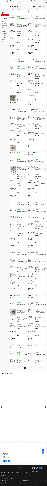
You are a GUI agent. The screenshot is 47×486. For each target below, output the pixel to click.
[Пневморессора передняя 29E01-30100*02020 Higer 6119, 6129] (31, 226)
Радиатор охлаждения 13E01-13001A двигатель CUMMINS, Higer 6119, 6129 (40, 247)
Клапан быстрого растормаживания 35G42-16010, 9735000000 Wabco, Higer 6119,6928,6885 (22, 140)
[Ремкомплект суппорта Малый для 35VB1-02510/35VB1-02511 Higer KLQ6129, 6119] (13, 269)
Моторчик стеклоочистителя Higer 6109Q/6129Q (21, 183)
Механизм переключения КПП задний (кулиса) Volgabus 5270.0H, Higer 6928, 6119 (40, 162)
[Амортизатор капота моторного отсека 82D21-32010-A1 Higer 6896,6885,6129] (31, 12)
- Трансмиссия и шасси (4, 29)
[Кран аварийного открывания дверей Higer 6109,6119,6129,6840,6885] (13, 155)
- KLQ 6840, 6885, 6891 (4, 19)
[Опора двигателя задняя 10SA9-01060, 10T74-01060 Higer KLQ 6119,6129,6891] (13, 198)
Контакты (35, 0)
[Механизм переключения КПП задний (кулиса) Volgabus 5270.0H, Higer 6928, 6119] (31, 162)
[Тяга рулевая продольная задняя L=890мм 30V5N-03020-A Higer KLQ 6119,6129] (31, 341)
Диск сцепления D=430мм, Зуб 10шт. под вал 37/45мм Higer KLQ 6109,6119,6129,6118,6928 (22, 126)
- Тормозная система (5, 27)
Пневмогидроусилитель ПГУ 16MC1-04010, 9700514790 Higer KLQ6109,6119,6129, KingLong (22, 226)
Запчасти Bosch (4, 35)
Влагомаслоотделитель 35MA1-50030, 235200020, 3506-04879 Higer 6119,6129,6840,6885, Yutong (21, 69)
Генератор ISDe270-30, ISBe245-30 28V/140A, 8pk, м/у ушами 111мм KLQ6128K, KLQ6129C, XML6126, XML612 (40, 83)
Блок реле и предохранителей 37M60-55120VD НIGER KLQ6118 (21, 33)
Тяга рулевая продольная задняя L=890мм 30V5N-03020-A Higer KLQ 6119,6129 (40, 340)
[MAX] (43, 450)
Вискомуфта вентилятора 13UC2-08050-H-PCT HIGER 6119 (40, 61)
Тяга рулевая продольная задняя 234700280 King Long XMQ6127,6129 (21, 340)
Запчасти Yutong (4, 31)
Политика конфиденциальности (4, 480)
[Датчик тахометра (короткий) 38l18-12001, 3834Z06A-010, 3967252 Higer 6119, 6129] (13, 119)
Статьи (25, 469)
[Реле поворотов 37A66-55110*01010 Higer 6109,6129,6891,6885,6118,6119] (31, 255)
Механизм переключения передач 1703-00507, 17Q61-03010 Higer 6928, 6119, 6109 (22, 169)
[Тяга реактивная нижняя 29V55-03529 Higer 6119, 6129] (31, 333)
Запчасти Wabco (4, 37)
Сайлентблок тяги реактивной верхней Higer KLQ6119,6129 (21, 290)
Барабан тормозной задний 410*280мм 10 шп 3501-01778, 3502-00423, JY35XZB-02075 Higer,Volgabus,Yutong (40, 26)
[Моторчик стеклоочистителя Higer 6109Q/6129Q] (13, 183)
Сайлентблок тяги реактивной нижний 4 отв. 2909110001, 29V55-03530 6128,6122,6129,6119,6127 (22, 297)
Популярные (41, 6)
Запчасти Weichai (4, 8)
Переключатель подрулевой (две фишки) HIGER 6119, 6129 (22, 212)
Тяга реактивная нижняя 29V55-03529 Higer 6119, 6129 (40, 333)
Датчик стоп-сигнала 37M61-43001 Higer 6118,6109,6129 (40, 112)
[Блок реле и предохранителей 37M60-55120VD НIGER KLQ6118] (13, 33)
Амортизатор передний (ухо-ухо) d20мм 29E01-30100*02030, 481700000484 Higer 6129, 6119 (22, 26)
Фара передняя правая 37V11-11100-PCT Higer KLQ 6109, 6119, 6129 (40, 355)
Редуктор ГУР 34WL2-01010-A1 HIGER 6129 (21, 255)
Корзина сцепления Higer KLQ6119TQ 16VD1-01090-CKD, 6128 (39, 147)
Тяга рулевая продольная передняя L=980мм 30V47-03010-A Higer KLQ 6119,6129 (21, 347)
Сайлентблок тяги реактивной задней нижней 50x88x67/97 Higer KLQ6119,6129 (40, 290)
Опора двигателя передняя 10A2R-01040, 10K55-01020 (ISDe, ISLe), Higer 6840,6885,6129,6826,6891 (40, 197)
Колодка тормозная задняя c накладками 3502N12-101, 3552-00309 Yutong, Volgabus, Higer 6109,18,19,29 (22, 147)
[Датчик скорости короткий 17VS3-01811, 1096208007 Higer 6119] (13, 112)
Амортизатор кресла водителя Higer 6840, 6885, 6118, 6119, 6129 (22, 19)
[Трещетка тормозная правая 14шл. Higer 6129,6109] (31, 319)
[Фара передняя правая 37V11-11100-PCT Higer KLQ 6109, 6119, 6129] (31, 355)
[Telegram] (6, 461)
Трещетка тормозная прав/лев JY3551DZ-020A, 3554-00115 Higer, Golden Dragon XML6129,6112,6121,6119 (22, 319)
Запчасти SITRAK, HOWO (4, 13)
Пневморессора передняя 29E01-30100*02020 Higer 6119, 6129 (39, 226)
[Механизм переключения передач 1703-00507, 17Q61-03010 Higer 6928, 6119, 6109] (13, 169)
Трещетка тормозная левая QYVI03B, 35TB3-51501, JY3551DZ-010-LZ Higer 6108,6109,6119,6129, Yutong (39, 312)
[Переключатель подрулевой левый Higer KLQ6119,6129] (13, 219)
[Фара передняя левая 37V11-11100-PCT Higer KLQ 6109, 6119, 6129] (13, 355)
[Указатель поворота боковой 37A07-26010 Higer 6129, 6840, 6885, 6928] (31, 348)
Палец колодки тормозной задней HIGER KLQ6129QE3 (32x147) (22, 204)
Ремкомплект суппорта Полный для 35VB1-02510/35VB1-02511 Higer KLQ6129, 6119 (40, 269)
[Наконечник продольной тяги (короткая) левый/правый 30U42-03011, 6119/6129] (31, 183)
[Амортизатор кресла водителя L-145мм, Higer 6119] (31, 19)
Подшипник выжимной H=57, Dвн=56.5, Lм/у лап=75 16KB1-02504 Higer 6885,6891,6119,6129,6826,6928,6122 (22, 240)
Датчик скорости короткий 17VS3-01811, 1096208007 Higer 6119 (22, 112)
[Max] (4, 461)
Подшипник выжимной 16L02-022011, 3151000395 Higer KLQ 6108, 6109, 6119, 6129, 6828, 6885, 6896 (40, 233)
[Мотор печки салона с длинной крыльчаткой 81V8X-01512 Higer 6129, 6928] (13, 176)
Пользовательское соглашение (25, 480)
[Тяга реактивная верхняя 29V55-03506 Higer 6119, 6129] (13, 333)
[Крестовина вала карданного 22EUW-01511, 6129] (13, 162)
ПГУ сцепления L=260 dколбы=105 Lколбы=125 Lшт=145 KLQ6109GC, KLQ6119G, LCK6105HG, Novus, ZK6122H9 (40, 205)
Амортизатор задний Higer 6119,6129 (21, 11)
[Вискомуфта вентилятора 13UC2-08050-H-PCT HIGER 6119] (31, 62)
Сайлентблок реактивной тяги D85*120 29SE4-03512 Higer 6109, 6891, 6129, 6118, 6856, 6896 (22, 283)
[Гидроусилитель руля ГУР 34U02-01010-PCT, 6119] (13, 90)
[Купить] (26, 14)
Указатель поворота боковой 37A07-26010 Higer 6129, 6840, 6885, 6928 (40, 347)
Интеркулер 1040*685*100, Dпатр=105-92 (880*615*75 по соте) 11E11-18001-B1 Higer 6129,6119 (40, 133)
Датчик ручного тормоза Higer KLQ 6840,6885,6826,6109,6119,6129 (39, 97)
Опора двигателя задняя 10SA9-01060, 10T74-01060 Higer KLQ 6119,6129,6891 (21, 197)
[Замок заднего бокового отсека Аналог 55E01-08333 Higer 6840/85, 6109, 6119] (13, 133)
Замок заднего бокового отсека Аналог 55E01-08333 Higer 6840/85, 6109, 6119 (21, 133)
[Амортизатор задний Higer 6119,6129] (13, 12)
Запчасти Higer (4, 15)
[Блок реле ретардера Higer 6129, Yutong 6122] (31, 33)
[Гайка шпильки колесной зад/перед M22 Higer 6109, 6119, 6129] (13, 83)
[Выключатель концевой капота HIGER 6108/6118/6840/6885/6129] (31, 76)
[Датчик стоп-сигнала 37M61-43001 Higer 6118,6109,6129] (31, 112)
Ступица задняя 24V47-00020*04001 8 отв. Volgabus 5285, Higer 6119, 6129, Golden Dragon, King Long (40, 305)
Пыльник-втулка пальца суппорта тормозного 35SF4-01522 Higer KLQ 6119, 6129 (40, 240)
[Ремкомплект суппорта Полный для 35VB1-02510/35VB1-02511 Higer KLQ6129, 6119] (31, 269)
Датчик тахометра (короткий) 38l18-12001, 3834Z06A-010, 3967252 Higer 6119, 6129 (22, 119)
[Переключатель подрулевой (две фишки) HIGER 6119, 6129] (13, 212)
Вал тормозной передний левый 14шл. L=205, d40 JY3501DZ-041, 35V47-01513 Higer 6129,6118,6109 (21, 54)
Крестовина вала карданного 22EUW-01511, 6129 (21, 162)
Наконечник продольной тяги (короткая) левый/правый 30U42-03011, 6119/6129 (40, 183)
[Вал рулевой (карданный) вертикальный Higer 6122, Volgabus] (31, 40)
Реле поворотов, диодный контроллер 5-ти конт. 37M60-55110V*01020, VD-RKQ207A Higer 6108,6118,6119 (22, 262)
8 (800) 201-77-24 (41, 2)
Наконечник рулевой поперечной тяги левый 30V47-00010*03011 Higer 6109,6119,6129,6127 (21, 190)
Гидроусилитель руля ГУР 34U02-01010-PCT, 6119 (22, 90)
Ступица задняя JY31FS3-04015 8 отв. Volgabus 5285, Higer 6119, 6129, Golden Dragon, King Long (22, 312)
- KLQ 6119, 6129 (4, 17)
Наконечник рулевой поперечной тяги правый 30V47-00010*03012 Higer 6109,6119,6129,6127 (40, 190)
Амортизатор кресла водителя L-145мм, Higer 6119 (40, 19)
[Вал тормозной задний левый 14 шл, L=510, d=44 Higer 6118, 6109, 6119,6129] (13, 47)
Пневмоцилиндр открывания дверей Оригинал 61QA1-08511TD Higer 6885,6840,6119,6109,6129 (21, 233)
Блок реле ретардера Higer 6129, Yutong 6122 (40, 33)
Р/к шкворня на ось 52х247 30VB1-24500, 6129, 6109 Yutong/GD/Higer (22, 247)
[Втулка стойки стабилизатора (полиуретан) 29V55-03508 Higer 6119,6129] (13, 76)
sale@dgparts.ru (44, 0)
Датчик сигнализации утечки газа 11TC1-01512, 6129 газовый (22, 104)
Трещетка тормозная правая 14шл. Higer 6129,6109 (40, 319)
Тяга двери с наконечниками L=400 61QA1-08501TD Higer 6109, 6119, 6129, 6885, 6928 (40, 326)
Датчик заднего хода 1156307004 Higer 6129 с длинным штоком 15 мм (40, 90)
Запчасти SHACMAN (4, 10)
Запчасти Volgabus (4, 33)
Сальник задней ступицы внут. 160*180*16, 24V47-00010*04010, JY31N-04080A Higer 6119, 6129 (40, 297)
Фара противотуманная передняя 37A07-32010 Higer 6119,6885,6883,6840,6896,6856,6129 (22, 362)
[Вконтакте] (9, 461)
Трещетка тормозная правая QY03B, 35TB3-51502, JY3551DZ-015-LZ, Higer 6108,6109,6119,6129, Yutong (21, 326)
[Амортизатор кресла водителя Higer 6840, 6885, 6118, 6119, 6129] (13, 19)
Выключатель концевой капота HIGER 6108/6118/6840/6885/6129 (40, 76)
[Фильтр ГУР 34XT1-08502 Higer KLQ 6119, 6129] (31, 362)
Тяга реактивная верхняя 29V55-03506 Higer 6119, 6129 (21, 333)
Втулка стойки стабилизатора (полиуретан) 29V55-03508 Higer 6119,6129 (22, 76)
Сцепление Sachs (4, 39)
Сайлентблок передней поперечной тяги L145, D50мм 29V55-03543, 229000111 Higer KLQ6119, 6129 (40, 276)
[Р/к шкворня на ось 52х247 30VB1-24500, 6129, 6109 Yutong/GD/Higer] (13, 248)
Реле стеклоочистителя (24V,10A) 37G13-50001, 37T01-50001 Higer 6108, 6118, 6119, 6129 (40, 262)
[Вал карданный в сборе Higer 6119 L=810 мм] (13, 40)
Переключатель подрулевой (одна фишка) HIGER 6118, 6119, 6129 (40, 212)
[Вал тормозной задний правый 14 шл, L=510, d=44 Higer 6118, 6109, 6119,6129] (31, 47)
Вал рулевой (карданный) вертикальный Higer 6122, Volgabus (40, 40)
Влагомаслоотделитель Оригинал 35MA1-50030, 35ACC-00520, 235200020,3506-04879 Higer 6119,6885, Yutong (40, 69)
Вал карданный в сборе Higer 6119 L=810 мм (22, 40)
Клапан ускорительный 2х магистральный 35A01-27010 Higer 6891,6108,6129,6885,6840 (40, 140)
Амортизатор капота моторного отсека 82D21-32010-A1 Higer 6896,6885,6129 (40, 11)
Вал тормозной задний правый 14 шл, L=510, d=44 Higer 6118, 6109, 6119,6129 (40, 47)
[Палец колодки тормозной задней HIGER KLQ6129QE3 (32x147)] (13, 205)
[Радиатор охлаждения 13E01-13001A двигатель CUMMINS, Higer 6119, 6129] (31, 248)
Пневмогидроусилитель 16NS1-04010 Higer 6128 (39, 219)
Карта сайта (25, 472)
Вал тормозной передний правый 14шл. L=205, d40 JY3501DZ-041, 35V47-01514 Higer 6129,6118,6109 (40, 54)
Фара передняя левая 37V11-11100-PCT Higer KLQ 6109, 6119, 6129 (22, 355)
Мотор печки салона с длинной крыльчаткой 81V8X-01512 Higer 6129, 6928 (21, 176)
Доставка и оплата (27, 0)
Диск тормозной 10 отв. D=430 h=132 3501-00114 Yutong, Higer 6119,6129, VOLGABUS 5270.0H (39, 126)
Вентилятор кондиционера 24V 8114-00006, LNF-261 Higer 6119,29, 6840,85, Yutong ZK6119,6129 (21, 62)
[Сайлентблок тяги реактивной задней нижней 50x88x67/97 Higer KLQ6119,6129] (31, 291)
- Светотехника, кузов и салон (4, 23)
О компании (17, 0)
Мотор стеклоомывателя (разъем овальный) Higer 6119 (39, 176)
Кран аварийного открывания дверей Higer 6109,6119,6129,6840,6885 (22, 154)
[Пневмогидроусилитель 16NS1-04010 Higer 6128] (31, 219)
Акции (20, 0)
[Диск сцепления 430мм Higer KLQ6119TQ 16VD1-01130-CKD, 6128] (31, 119)
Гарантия (23, 0)
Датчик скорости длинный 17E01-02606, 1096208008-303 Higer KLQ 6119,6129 (40, 104)
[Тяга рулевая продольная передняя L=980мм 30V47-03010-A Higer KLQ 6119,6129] (13, 348)
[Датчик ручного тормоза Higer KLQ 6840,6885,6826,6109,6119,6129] (31, 98)
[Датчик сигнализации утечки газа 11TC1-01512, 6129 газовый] (13, 105)
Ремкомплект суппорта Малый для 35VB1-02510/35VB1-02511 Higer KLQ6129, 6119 (22, 269)
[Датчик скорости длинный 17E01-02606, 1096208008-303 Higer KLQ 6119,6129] (31, 105)
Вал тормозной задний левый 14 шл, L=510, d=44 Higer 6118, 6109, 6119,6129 (22, 47)
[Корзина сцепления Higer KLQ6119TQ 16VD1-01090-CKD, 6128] (31, 148)
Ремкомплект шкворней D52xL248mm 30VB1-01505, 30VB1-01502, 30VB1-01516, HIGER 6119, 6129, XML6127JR (22, 276)
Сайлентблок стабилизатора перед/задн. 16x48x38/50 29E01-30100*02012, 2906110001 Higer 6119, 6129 (40, 283)
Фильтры (3, 41)
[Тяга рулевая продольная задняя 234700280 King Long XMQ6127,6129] (13, 341)
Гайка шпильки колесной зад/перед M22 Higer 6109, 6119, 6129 (22, 83)
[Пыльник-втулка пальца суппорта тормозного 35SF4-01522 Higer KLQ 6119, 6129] (31, 241)
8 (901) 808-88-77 (41, 3)
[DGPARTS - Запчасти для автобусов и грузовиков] (9, 2)
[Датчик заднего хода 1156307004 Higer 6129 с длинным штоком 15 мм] (31, 90)
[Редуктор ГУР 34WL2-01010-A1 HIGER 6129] (13, 255)
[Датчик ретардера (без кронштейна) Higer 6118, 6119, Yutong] (13, 98)
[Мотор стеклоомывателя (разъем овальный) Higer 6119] (31, 176)
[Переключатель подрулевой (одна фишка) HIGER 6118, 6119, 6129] (31, 212)
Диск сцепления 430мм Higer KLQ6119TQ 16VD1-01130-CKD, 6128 (40, 119)
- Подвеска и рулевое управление (5, 21)
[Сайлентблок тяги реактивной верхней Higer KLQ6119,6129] (13, 291)
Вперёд (30, 367)
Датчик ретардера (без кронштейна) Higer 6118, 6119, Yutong (22, 97)
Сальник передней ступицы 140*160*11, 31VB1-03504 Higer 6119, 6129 (22, 305)
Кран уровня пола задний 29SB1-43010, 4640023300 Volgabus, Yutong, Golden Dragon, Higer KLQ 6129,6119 (40, 154)
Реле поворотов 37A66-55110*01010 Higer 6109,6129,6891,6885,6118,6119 (40, 255)
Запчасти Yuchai (4, 6)
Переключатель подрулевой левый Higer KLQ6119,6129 (22, 219)
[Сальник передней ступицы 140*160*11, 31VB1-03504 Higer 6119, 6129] (13, 305)
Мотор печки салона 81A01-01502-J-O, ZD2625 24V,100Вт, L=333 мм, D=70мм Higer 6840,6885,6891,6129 (40, 169)
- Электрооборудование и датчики (5, 26)
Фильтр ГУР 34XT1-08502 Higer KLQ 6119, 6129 (40, 362)
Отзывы (32, 0)
